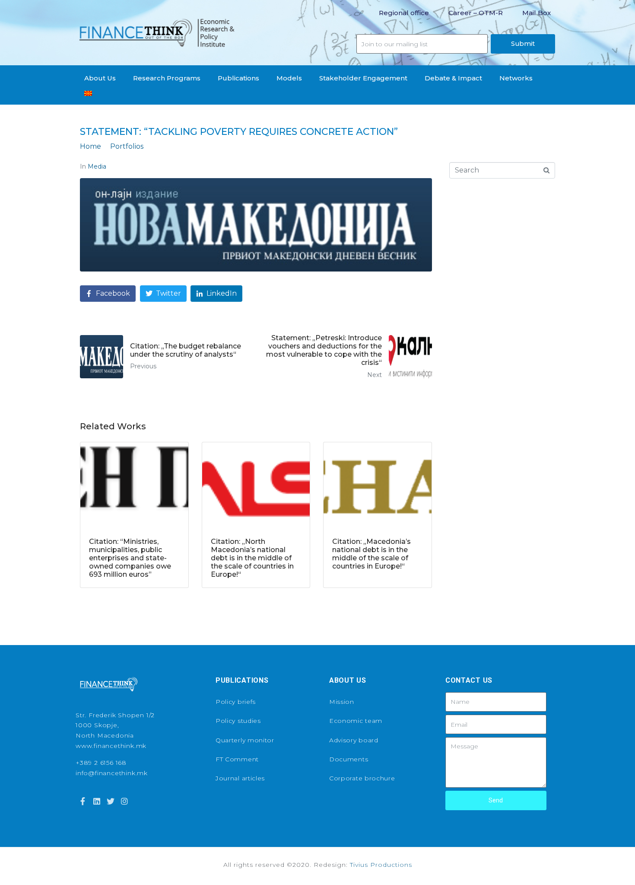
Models (289, 78)
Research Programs (166, 78)
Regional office (404, 13)
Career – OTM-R (475, 13)
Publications (238, 78)
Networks (516, 78)
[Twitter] (110, 801)
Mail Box (536, 13)
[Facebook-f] (82, 801)
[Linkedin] (96, 801)
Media (97, 166)
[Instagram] (124, 801)
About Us (100, 78)
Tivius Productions (381, 865)
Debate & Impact (453, 78)
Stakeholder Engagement (363, 78)
